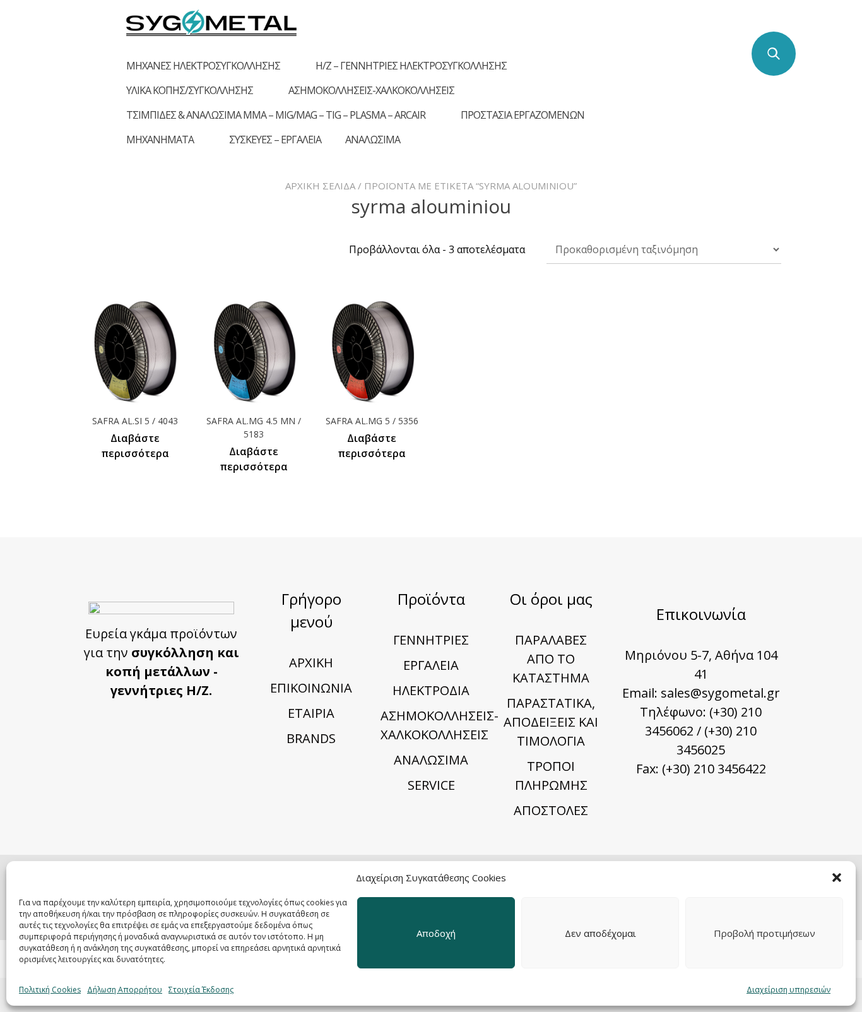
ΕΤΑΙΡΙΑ (311, 713)
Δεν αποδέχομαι (600, 933)
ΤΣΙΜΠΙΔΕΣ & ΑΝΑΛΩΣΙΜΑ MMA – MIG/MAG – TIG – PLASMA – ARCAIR (275, 115)
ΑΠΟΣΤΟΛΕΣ (551, 810)
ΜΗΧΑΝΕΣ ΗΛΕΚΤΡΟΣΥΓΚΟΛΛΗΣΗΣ (203, 66)
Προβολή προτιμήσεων (764, 933)
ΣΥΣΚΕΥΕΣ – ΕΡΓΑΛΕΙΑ (275, 139)
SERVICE (431, 785)
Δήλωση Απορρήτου (124, 989)
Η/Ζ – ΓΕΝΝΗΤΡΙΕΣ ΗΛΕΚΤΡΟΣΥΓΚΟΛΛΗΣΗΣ (411, 66)
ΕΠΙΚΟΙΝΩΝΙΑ (311, 687)
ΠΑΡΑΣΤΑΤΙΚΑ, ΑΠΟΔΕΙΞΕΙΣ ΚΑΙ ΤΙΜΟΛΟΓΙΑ (551, 721)
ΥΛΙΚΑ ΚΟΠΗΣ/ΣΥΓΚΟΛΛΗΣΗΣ (189, 90)
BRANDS (311, 738)
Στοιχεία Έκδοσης (200, 989)
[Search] (774, 54)
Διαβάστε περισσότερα (135, 445)
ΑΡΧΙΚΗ (311, 662)
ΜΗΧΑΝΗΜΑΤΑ (160, 139)
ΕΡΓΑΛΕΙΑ (431, 665)
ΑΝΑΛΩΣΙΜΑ (372, 139)
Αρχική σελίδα (320, 185)
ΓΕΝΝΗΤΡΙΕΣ (431, 639)
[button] (836, 877)
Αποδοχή (436, 933)
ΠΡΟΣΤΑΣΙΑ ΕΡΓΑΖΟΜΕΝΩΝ (522, 115)
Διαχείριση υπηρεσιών (788, 989)
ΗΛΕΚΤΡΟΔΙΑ (431, 690)
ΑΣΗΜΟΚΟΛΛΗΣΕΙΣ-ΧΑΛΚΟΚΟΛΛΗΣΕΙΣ (371, 90)
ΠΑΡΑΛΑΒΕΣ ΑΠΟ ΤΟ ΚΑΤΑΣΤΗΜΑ (550, 658)
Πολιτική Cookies (50, 989)
